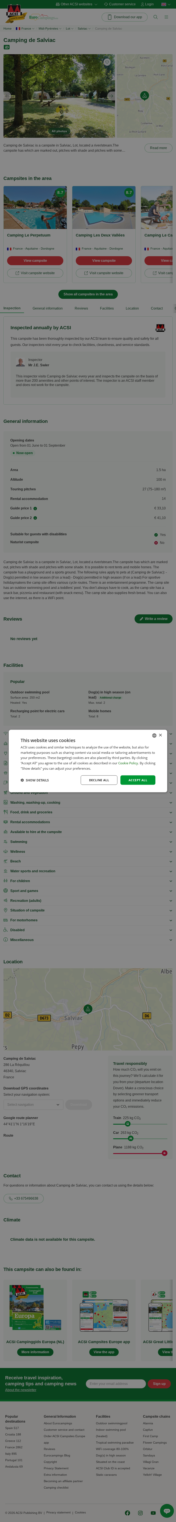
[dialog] (88, 761)
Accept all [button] (138, 780)
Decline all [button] (99, 780)
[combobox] (154, 735)
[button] (35, 780)
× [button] (160, 735)
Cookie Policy (128, 763)
